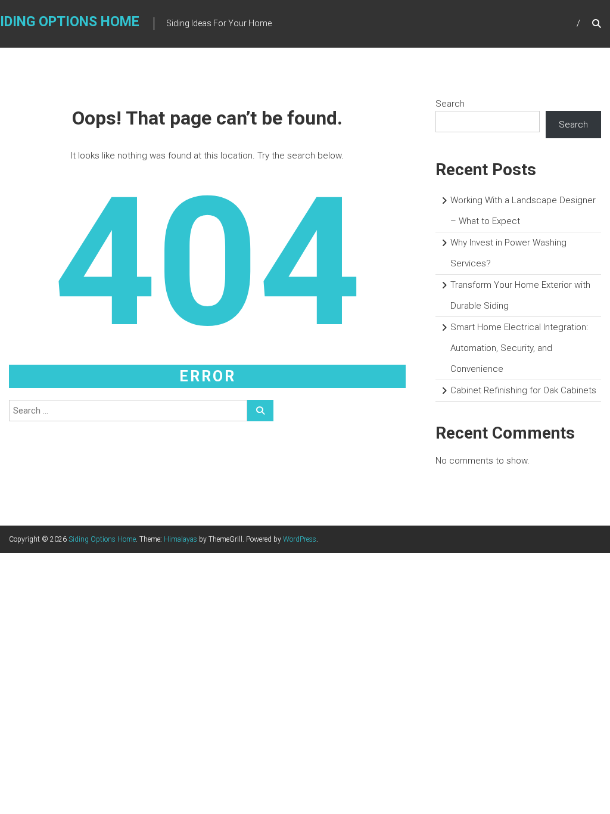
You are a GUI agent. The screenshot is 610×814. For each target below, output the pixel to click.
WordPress (299, 539)
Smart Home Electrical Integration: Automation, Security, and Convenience (519, 348)
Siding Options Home (102, 539)
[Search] (260, 410)
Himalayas (180, 539)
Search (450, 103)
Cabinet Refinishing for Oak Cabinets (523, 390)
